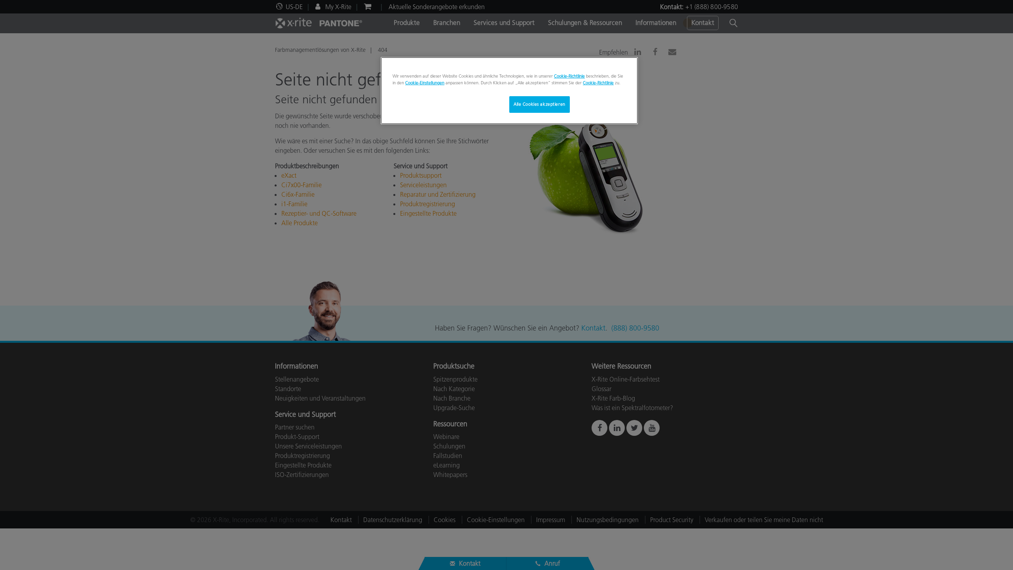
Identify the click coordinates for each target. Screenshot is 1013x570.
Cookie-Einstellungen (424, 83)
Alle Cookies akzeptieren (539, 104)
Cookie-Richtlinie (569, 76)
